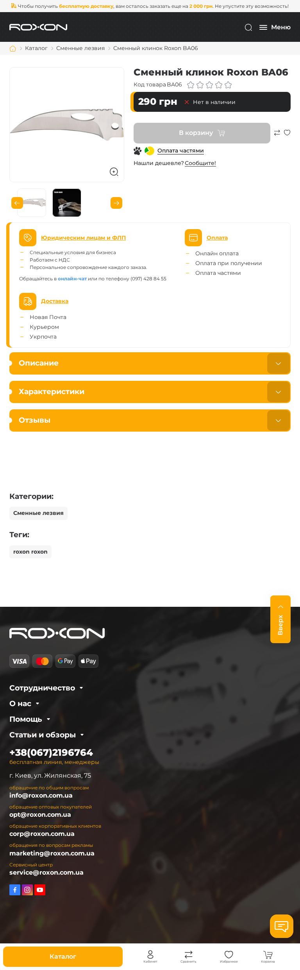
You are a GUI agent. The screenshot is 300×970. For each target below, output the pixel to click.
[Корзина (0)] (268, 954)
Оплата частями (180, 150)
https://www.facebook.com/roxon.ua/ (14, 889)
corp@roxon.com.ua (42, 833)
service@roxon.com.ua (46, 872)
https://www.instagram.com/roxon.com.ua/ (27, 889)
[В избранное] (287, 136)
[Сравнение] (188, 954)
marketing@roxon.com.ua (52, 853)
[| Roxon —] (38, 26)
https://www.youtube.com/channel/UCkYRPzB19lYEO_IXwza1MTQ (39, 889)
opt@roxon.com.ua (40, 814)
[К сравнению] (276, 136)
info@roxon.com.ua (41, 795)
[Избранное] (229, 954)
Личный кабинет (150, 954)
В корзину (196, 132)
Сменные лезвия (38, 512)
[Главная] (12, 48)
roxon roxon (30, 551)
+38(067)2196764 (51, 752)
